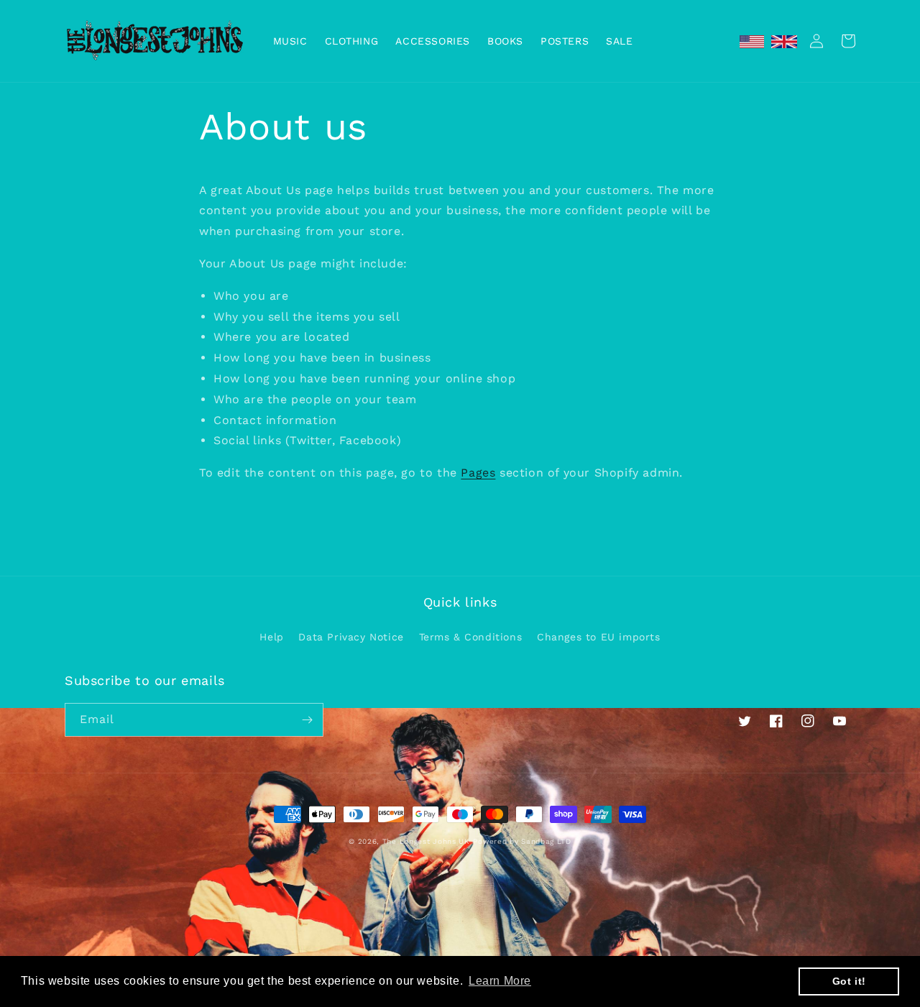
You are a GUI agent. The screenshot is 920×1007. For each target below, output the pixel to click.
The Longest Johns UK (426, 841)
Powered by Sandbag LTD (522, 841)
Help (271, 637)
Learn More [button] (500, 981)
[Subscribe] (307, 720)
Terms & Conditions (471, 637)
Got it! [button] (849, 981)
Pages (478, 472)
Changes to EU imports (599, 637)
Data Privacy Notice (350, 637)
